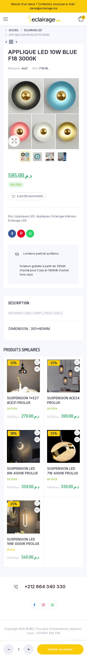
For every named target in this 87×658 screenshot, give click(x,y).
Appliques (43, 216)
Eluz (11, 216)
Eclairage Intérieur (64, 216)
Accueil (14, 30)
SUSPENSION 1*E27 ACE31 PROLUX (23, 400)
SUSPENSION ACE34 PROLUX (63, 400)
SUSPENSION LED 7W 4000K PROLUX (62, 471)
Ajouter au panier (60, 649)
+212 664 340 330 (44, 586)
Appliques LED (25, 216)
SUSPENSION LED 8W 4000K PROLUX (22, 471)
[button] (14, 141)
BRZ (32, 629)
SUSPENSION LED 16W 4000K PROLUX (23, 541)
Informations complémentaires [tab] (35, 313)
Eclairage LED (33, 30)
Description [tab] (18, 303)
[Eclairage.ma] (43, 19)
